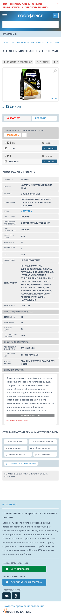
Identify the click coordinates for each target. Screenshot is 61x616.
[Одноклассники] (16, 595)
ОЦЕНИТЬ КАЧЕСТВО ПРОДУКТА (22, 463)
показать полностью (30, 415)
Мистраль (26, 211)
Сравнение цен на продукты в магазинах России (30, 515)
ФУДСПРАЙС (9, 504)
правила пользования (23, 606)
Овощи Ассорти (30, 202)
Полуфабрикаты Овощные (36, 199)
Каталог (6, 42)
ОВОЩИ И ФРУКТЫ (39, 42)
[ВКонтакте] (6, 595)
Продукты (21, 42)
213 (13, 143)
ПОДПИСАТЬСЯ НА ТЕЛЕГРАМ (26, 582)
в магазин (50, 148)
